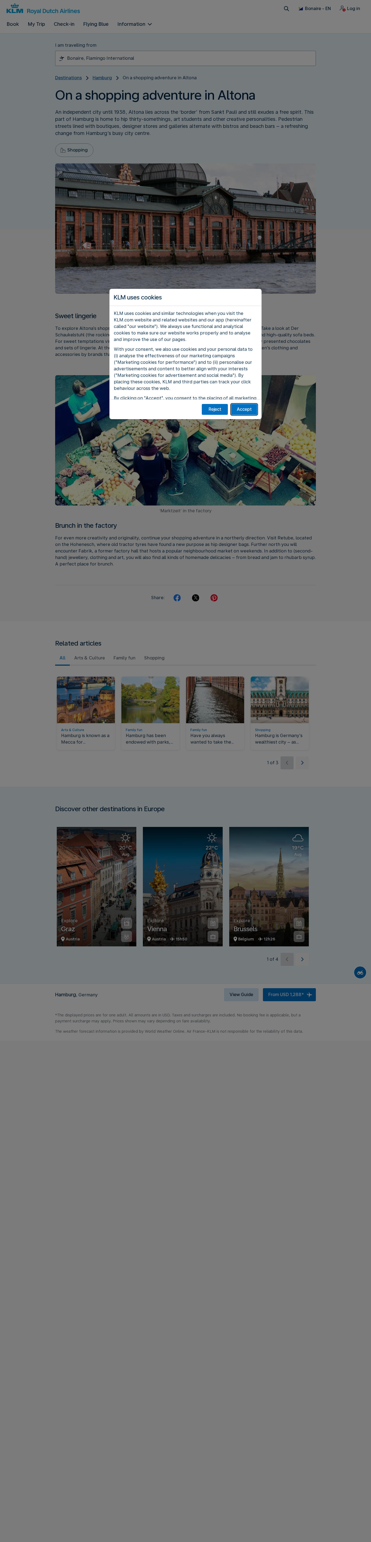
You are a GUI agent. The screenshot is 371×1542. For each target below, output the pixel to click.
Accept (244, 409)
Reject (215, 409)
